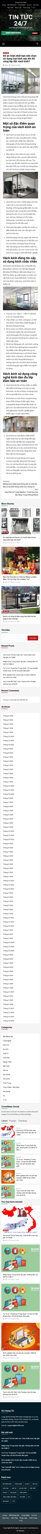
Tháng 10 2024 (8, 794)
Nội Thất (10, 7)
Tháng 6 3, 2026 (14, 1358)
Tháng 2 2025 (8, 778)
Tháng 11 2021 (8, 922)
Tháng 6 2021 (8, 934)
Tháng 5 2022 (8, 901)
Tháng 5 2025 (8, 765)
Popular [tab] (13, 1120)
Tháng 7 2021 (8, 930)
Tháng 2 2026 (8, 728)
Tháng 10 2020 (8, 951)
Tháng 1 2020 (8, 988)
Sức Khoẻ (6, 1074)
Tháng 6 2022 (8, 897)
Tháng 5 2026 (8, 720)
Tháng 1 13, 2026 (14, 542)
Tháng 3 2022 (8, 909)
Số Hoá (5, 1070)
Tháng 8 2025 (8, 753)
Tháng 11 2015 (8, 1017)
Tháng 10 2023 (8, 839)
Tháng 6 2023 (8, 856)
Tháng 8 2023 (8, 848)
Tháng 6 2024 (8, 806)
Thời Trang (26, 7)
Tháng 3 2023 (8, 868)
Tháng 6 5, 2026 (14, 1319)
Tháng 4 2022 (8, 905)
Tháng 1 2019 (8, 1000)
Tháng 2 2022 (8, 914)
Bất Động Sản (12, 5)
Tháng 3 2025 (8, 773)
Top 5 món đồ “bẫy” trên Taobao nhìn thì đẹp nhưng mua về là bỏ (19, 682)
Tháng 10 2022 (8, 889)
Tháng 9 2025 (8, 749)
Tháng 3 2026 (8, 724)
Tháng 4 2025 (8, 769)
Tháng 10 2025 (8, 745)
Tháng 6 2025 (8, 761)
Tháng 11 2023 (8, 835)
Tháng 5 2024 (8, 810)
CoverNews (31, 1528)
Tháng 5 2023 (8, 860)
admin (6, 65)
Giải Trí (5, 1053)
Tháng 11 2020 (8, 946)
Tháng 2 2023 (8, 872)
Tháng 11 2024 (8, 790)
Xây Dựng (6, 1091)
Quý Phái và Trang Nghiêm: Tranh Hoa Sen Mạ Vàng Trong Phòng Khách (21, 492)
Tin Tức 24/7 (21, 20)
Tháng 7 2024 (8, 802)
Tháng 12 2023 (8, 831)
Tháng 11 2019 (8, 992)
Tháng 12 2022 (8, 881)
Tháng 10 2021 (8, 926)
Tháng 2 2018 (8, 1004)
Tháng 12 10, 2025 (15, 582)
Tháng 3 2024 (8, 819)
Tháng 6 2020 (8, 967)
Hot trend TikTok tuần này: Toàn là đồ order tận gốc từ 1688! (19, 656)
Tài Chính (6, 1079)
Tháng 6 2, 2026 (14, 1397)
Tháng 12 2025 (8, 736)
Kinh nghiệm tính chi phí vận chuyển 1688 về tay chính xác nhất (19, 676)
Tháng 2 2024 (8, 823)
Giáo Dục (36, 5)
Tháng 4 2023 (8, 864)
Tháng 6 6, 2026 (14, 1279)
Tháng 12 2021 (8, 918)
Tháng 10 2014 (8, 1021)
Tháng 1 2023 (8, 876)
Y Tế (33, 7)
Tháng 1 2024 (8, 827)
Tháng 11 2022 (8, 885)
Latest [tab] (4, 1120)
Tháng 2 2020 (8, 984)
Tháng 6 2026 (8, 716)
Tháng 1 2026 (8, 732)
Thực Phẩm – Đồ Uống (11, 1087)
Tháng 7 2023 (8, 852)
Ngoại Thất (7, 1062)
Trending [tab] (22, 1120)
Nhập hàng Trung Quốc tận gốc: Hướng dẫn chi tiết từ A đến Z (20, 662)
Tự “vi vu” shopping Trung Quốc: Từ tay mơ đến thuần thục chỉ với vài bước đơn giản (20, 669)
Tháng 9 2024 (8, 798)
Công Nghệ (21, 5)
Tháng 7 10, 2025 (14, 621)
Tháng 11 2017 (8, 1008)
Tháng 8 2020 (8, 959)
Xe (4, 1096)
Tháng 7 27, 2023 (15, 65)
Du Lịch (29, 5)
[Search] (37, 44)
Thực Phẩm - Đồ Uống (9, 1497)
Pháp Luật (18, 7)
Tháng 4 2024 (8, 815)
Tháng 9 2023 (8, 843)
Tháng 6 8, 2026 (14, 1240)
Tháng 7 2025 (8, 757)
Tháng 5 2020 (8, 971)
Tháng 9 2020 (8, 955)
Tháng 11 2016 (8, 1012)
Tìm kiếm (5, 630)
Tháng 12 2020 (8, 942)
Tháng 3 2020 (8, 979)
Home (4, 5)
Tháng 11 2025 (8, 740)
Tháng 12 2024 (8, 786)
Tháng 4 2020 (8, 975)
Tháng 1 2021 (8, 938)
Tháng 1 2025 (8, 782)
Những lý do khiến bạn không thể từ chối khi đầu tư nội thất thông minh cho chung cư (20, 484)
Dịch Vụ (6, 1045)
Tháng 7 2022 (8, 893)
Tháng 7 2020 (8, 963)
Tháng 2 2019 (8, 996)
